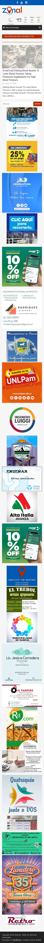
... (15, 96)
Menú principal (12, 27)
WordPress (17, 940)
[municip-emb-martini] (22, 451)
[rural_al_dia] (22, 728)
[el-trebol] (22, 599)
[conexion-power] (22, 920)
